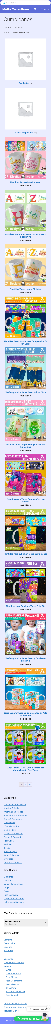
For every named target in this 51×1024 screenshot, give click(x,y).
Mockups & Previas (13, 862)
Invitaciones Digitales (14, 902)
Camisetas (9, 880)
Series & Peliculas (12, 855)
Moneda (7, 966)
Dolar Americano (13, 973)
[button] (45, 1017)
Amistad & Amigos (12, 808)
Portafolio (8, 950)
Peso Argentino (13, 995)
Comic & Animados (13, 819)
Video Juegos (10, 851)
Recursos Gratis (11, 1011)
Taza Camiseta (11, 895)
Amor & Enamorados (13, 812)
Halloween (9, 841)
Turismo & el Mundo (13, 833)
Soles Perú (11, 988)
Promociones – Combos (15, 1007)
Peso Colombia (12, 921)
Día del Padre (10, 830)
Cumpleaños (9, 822)
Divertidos (8, 859)
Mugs (6, 888)
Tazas (6, 891)
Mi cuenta (8, 959)
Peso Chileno (12, 977)
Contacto (8, 940)
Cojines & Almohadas (14, 898)
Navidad (8, 844)
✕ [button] (48, 1007)
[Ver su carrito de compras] (35, 9)
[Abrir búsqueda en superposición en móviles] (25, 3)
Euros (8, 970)
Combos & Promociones (15, 804)
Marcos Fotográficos (13, 884)
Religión (7, 848)
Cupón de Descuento (14, 962)
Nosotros (8, 947)
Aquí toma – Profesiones (15, 815)
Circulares (8, 877)
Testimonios (9, 943)
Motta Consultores (16, 9)
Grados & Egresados (13, 837)
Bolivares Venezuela (15, 991)
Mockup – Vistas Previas (15, 1003)
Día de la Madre (11, 826)
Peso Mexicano (13, 984)
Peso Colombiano (14, 981)
